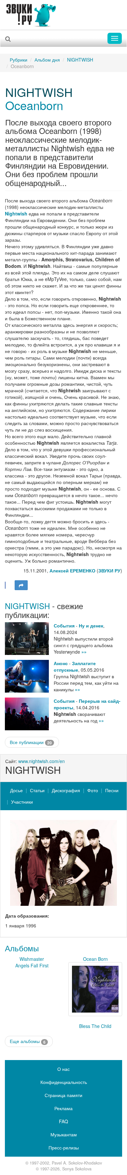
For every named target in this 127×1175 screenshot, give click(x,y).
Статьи (37, 790)
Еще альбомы (28, 1041)
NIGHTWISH (80, 59)
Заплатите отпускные (75, 666)
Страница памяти (63, 1095)
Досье (16, 790)
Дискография (66, 790)
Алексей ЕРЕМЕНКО (72, 570)
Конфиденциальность (63, 1082)
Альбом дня (47, 59)
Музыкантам (63, 1134)
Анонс (61, 663)
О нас (63, 1069)
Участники (22, 801)
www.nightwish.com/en (41, 761)
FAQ (63, 1121)
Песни (112, 790)
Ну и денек (91, 625)
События (64, 625)
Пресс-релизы (64, 1147)
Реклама (63, 1108)
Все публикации (31, 742)
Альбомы (22, 948)
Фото (92, 790)
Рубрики (18, 59)
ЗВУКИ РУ (109, 570)
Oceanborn (34, 105)
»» (84, 651)
